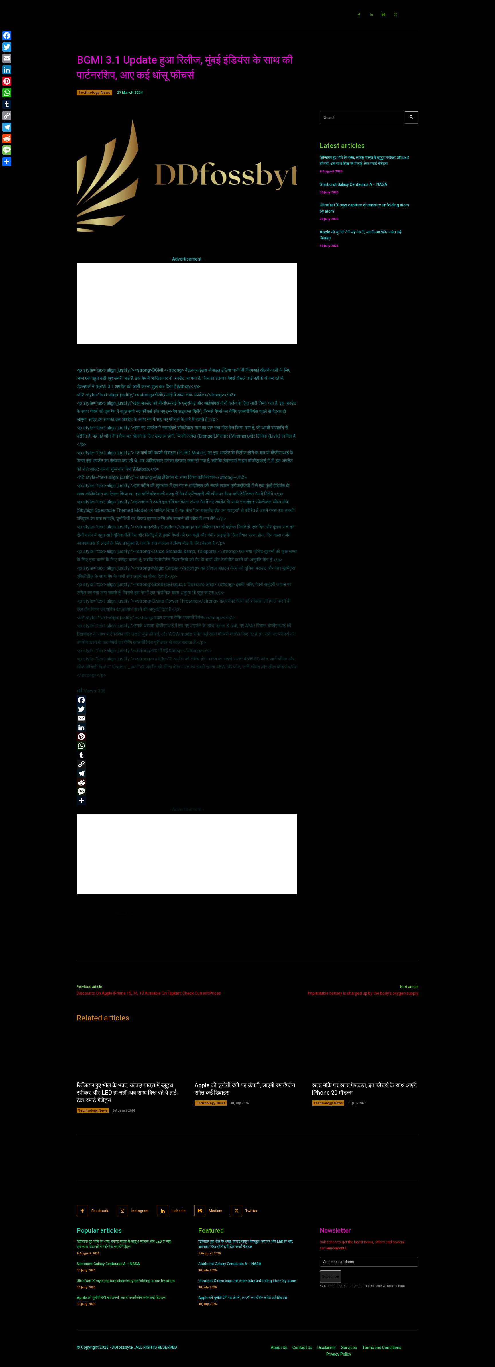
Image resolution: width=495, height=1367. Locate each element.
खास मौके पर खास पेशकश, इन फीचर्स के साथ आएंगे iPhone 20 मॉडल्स (364, 1089)
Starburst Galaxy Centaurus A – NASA (353, 185)
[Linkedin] (371, 15)
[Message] (7, 150)
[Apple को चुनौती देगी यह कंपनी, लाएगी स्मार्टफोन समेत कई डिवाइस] (248, 1053)
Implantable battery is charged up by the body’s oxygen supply (363, 993)
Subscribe (330, 1276)
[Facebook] (359, 15)
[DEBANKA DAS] (90, 925)
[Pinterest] (7, 81)
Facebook (99, 1210)
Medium (215, 1210)
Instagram (139, 1210)
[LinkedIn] (7, 70)
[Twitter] (395, 15)
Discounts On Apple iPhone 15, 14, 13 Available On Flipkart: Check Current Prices (149, 993)
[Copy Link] (7, 115)
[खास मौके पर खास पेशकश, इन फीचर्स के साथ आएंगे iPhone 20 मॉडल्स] (365, 1053)
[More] (269, 232)
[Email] (7, 58)
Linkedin (179, 1210)
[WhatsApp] (7, 93)
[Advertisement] (187, 303)
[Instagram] (122, 1210)
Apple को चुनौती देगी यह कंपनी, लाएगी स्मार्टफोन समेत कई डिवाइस (245, 1089)
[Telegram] (7, 127)
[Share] (7, 161)
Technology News (94, 92)
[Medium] (383, 15)
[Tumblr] (7, 104)
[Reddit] (7, 138)
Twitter (251, 1210)
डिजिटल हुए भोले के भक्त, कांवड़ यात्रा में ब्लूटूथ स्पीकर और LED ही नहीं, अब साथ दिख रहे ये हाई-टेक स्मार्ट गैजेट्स (364, 161)
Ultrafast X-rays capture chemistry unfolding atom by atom (126, 1280)
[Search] (411, 117)
